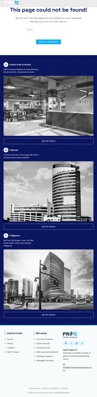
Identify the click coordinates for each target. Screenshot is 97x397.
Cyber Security (43, 343)
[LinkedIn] (76, 343)
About (10, 343)
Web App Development (47, 352)
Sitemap (64, 388)
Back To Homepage (48, 42)
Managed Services (44, 360)
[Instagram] (71, 343)
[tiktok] (82, 343)
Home (10, 339)
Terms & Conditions (50, 388)
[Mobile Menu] (91, 3)
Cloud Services (43, 347)
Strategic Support (44, 356)
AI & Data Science (44, 339)
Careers (11, 347)
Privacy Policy (34, 388)
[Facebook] (65, 343)
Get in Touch (13, 352)
